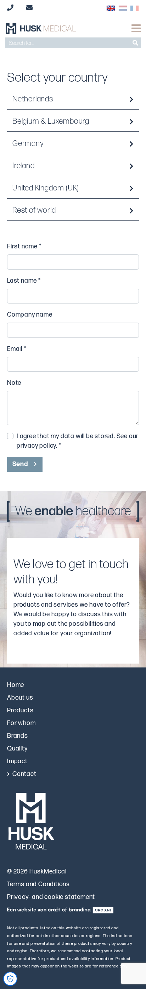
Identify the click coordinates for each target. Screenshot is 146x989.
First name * (24, 246)
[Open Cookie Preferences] (10, 979)
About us (20, 697)
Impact (17, 761)
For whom (21, 723)
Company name (29, 314)
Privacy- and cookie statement (51, 897)
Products (20, 710)
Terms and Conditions (38, 884)
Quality (17, 748)
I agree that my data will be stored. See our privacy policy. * (78, 440)
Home (15, 685)
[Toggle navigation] (136, 28)
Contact (24, 774)
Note (14, 383)
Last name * (24, 280)
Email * (16, 349)
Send (20, 464)
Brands (17, 736)
